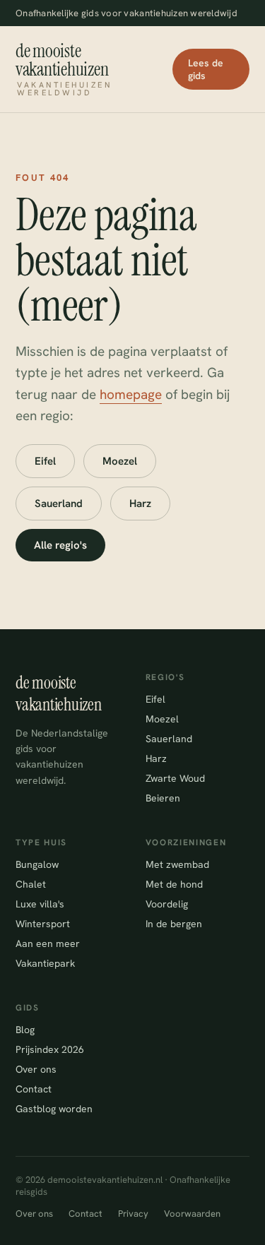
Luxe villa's (40, 904)
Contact (34, 1089)
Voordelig (167, 904)
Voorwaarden (192, 1214)
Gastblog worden (54, 1108)
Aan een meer (48, 943)
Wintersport (43, 923)
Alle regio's (60, 545)
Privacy (133, 1214)
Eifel (45, 461)
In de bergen (174, 923)
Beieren (163, 798)
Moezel (119, 461)
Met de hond (174, 884)
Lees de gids (205, 69)
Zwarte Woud (175, 778)
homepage (131, 394)
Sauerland (59, 503)
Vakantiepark (45, 963)
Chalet (31, 884)
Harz (140, 503)
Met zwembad (177, 864)
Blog (25, 1029)
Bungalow (37, 864)
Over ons (36, 1069)
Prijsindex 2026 (50, 1049)
